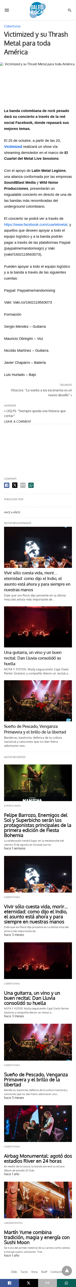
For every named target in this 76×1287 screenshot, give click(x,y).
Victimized (13, 147)
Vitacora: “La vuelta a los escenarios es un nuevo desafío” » (41, 392)
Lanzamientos (13, 1223)
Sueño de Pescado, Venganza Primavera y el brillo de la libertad (36, 1079)
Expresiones (12, 806)
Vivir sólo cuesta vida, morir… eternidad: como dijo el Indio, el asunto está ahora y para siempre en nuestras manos (36, 914)
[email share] (23, 485)
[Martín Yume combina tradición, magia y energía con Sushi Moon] (38, 1200)
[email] (47, 1283)
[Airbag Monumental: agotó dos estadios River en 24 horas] (38, 1123)
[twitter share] (14, 485)
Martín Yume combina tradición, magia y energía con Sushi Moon (37, 1237)
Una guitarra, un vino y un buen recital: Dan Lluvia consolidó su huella (33, 658)
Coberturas (12, 26)
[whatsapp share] (31, 485)
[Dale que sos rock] (38, 10)
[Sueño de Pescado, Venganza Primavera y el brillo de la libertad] (38, 700)
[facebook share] (6, 485)
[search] (69, 10)
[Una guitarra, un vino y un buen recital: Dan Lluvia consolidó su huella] (38, 626)
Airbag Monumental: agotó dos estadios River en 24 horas (38, 1158)
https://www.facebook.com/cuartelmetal (35, 225)
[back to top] (67, 1271)
